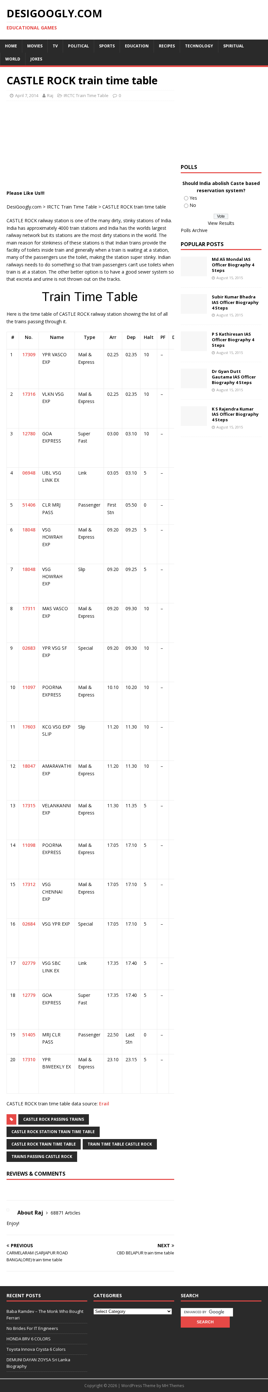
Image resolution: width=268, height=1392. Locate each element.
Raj (50, 95)
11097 (28, 687)
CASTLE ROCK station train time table (53, 1131)
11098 (28, 845)
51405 (28, 1034)
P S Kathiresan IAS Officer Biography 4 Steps (233, 339)
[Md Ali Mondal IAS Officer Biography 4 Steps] (194, 272)
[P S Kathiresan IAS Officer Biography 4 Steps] (194, 347)
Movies (34, 46)
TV (55, 46)
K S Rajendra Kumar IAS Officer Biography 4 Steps (235, 414)
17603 (28, 727)
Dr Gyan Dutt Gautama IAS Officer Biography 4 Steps (234, 376)
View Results (221, 223)
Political (78, 46)
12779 (28, 995)
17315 (28, 805)
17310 (28, 1059)
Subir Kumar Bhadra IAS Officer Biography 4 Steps (235, 302)
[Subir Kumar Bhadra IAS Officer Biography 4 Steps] (194, 310)
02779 (28, 963)
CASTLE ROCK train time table (43, 1144)
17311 (28, 608)
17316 (28, 394)
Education (137, 46)
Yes (193, 198)
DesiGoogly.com (24, 207)
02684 (28, 924)
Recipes (167, 46)
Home (11, 46)
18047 (28, 766)
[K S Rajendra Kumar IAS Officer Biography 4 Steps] (194, 422)
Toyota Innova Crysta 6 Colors (36, 1349)
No (193, 205)
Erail (104, 1103)
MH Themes (173, 1385)
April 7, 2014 (26, 95)
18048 (28, 530)
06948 (28, 473)
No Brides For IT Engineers (32, 1328)
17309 (28, 354)
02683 (28, 648)
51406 (28, 505)
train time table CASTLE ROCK (120, 1144)
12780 (28, 433)
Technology (199, 46)
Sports (107, 46)
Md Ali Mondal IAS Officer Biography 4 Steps (233, 264)
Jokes (36, 59)
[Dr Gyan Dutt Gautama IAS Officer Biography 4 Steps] (194, 384)
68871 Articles (65, 1213)
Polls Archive (194, 230)
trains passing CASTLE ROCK (41, 1156)
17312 (28, 884)
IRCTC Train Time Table (86, 95)
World (12, 59)
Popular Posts (202, 244)
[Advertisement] (125, 122)
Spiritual (233, 46)
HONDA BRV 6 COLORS (29, 1339)
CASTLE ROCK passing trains (53, 1119)
